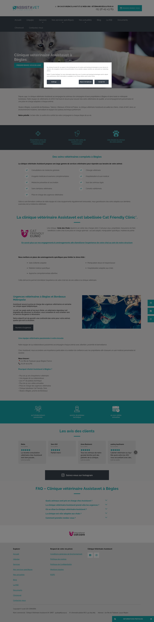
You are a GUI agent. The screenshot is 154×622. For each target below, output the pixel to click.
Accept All (101, 82)
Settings (53, 82)
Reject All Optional (86, 82)
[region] (78, 75)
